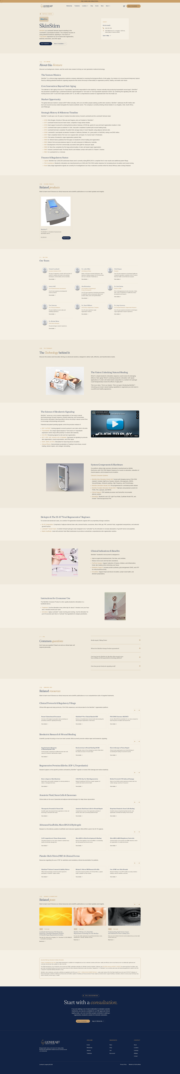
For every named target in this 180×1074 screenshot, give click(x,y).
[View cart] (124, 6)
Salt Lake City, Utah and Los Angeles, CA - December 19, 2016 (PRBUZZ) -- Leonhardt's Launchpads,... (55, 938)
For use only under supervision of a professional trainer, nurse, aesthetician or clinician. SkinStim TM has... (88, 936)
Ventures (89, 1050)
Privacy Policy (123, 1064)
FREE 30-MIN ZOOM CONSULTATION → (90, 1)
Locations (84, 5)
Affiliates (136, 1053)
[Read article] (55, 924)
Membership (69, 5)
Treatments (77, 5)
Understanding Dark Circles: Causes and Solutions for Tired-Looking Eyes (118, 932)
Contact (136, 1056)
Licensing (136, 1050)
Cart (110, 1050)
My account (112, 1053)
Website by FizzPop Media (135, 1064)
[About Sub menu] (109, 5)
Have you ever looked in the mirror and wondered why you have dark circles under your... (124, 936)
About (107, 5)
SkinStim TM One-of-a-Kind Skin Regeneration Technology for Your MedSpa (86, 932)
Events (96, 5)
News (102, 5)
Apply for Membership (97, 1021)
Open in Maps (106, 35)
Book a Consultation (132, 6)
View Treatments (45, 43)
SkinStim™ (44, 229)
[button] (116, 640)
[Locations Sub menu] (87, 5)
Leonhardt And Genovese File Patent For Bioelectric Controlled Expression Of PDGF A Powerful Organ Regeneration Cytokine (51, 933)
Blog (41, 929)
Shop (92, 5)
